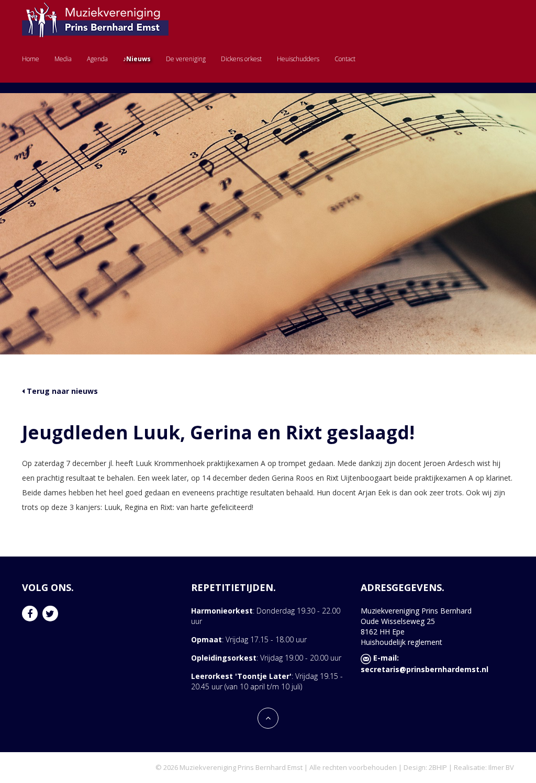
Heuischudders (298, 58)
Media (63, 58)
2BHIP (438, 767)
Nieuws (138, 58)
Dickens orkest (241, 58)
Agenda (97, 58)
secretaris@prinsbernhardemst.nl (424, 669)
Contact (344, 58)
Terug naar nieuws (61, 391)
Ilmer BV (501, 767)
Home (30, 58)
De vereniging (186, 58)
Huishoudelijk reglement (401, 642)
